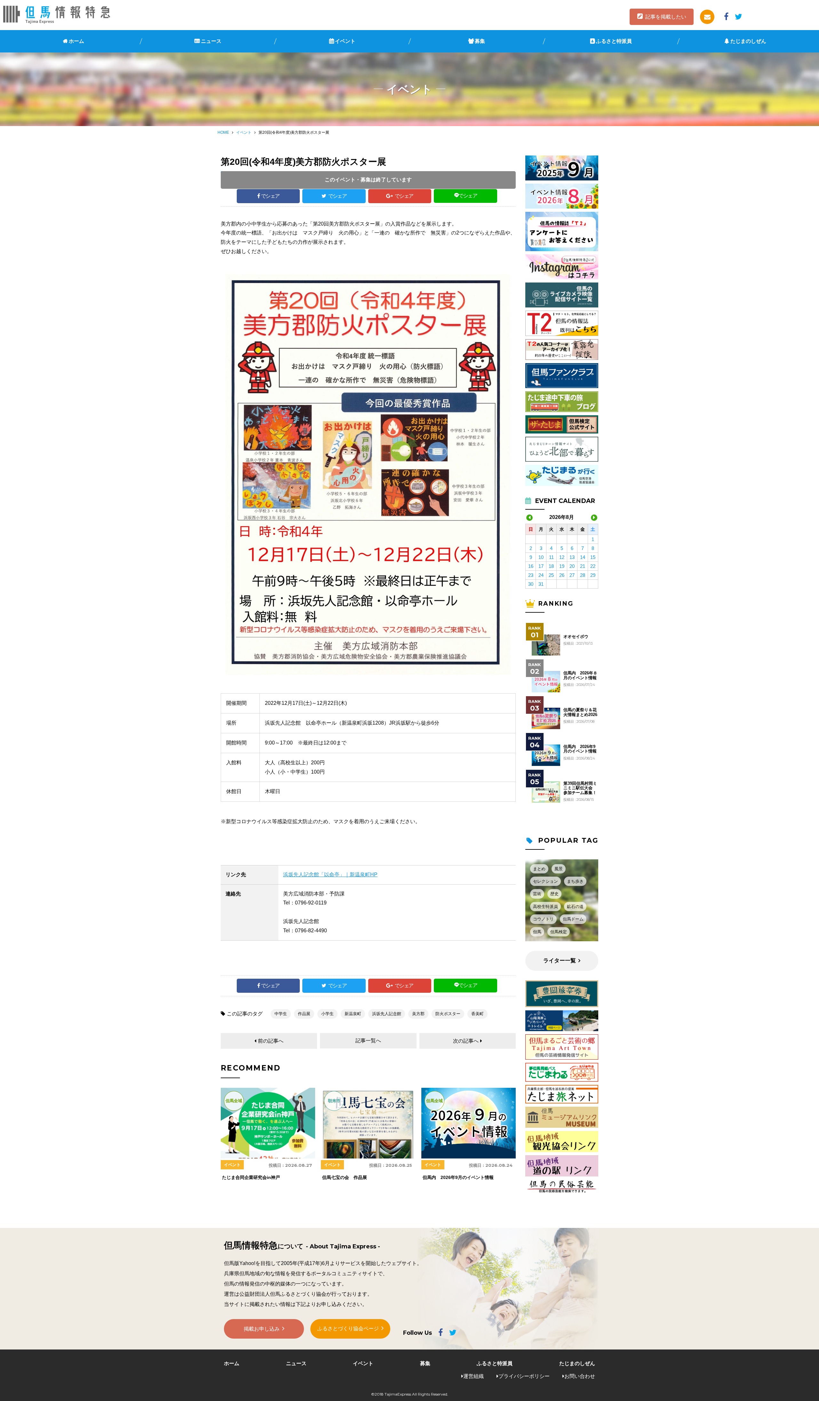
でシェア (270, 196)
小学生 (327, 1013)
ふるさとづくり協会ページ (348, 1328)
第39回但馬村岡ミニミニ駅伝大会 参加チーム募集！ (580, 788)
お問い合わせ (579, 1376)
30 (530, 584)
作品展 (304, 1013)
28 (582, 575)
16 (530, 566)
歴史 (554, 893)
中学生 (280, 1013)
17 (541, 566)
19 (561, 566)
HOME (223, 132)
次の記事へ (466, 1041)
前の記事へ (270, 1041)
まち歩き (575, 881)
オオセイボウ (575, 636)
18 (551, 566)
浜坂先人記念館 (386, 1013)
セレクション (545, 881)
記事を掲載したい (665, 17)
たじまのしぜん (748, 41)
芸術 (537, 893)
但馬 (537, 931)
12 (561, 557)
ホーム (76, 41)
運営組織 (473, 1376)
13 (572, 557)
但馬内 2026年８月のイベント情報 (580, 675)
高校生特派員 (545, 906)
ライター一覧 (559, 961)
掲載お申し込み (262, 1329)
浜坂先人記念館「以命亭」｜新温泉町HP (330, 874)
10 (541, 557)
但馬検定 (558, 931)
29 (592, 575)
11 (551, 557)
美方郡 (418, 1013)
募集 (480, 41)
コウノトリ (543, 919)
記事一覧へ (368, 1040)
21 (582, 566)
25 (551, 575)
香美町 (477, 1013)
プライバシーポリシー (524, 1376)
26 (561, 575)
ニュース (211, 41)
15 (592, 557)
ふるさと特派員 (614, 41)
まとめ (539, 868)
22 (592, 566)
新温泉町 (353, 1013)
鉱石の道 (575, 906)
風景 (558, 868)
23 (530, 575)
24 (541, 575)
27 (572, 575)
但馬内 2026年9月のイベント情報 (580, 748)
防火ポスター (447, 1013)
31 (541, 584)
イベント (345, 41)
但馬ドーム (573, 919)
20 (572, 566)
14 (582, 557)
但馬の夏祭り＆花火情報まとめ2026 (580, 712)
